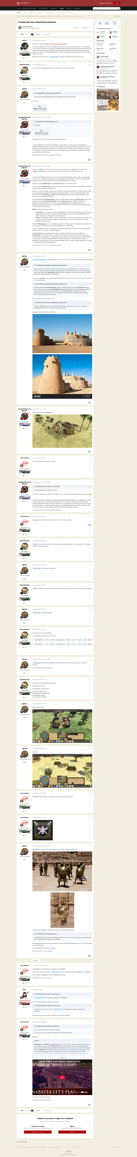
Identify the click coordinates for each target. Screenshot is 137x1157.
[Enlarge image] (62, 333)
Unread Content (50, 12)
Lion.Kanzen (24, 458)
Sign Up (117, 3)
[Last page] (41, 34)
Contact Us (68, 1151)
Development (53, 8)
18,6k (25, 1007)
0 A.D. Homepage (43, 8)
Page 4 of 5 (48, 34)
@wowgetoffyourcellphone (39, 259)
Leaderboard (77, 8)
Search (70, 12)
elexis (24, 40)
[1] (51, 1045)
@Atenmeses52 (56, 972)
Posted (39, 40)
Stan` (24, 989)
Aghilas (24, 89)
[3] (53, 1045)
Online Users (32, 12)
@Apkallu (44, 930)
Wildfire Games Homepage (29, 8)
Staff (25, 12)
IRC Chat (69, 8)
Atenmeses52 (28, 26)
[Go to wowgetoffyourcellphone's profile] (24, 124)
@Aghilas (41, 169)
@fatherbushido (54, 56)
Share (77, 27)
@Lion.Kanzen (36, 849)
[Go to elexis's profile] (24, 46)
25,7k (25, 475)
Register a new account (38, 1132)
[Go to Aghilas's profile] (24, 94)
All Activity (40, 12)
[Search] (118, 8)
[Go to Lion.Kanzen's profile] (24, 463)
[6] (57, 1045)
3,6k (25, 58)
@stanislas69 (36, 969)
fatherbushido (24, 64)
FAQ (19, 8)
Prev (22, 34)
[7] (58, 1045)
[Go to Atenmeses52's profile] (20, 27)
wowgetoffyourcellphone (24, 118)
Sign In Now (72, 1132)
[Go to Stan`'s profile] (24, 995)
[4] (54, 1045)
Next (38, 34)
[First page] (19, 34)
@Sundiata (79, 972)
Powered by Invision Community (68, 1154)
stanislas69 (53, 1026)
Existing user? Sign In (105, 3)
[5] (55, 1045)
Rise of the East (36, 28)
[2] (52, 1045)
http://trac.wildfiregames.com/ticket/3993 (56, 44)
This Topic (112, 8)
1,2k (25, 82)
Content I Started (61, 12)
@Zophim (87, 972)
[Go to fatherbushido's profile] (24, 70)
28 (25, 102)
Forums (62, 8)
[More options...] (90, 41)
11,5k (25, 136)
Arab (50, 1046)
